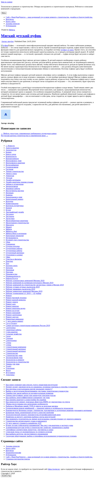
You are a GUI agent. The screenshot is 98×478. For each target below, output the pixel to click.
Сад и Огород (11, 323)
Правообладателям (13, 453)
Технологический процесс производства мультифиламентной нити (33, 415)
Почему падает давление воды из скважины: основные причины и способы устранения (41, 387)
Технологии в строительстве (17, 362)
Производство (11, 274)
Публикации (11, 26)
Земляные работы (13, 189)
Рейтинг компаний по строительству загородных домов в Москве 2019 (35, 285)
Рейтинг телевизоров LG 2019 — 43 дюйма (23, 293)
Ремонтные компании (15, 319)
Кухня (8, 210)
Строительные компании (16, 347)
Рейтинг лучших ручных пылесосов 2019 (23, 287)
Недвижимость (12, 238)
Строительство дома (14, 355)
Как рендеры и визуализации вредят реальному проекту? (29, 389)
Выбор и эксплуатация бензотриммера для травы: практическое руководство (37, 391)
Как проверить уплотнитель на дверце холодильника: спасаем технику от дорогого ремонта (43, 419)
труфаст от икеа (67, 50)
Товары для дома (12, 364)
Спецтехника (11, 340)
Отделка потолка (13, 246)
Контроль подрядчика (15, 206)
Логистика (10, 218)
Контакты (10, 19)
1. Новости (10, 146)
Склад (8, 336)
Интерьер (10, 193)
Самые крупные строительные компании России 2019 (28, 325)
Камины (9, 195)
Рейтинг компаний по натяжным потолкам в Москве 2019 (29, 283)
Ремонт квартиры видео (15, 308)
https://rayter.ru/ (54, 469)
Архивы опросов (13, 24)
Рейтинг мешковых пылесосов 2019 (20, 289)
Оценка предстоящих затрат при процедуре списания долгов (31, 395)
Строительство (12, 353)
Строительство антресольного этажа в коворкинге (26, 421)
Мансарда (10, 225)
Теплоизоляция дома (14, 358)
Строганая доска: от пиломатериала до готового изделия (29, 432)
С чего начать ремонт (14, 321)
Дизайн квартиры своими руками (19, 182)
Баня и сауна (11, 154)
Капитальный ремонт (14, 199)
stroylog (7, 41)
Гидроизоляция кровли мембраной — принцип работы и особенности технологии (39, 408)
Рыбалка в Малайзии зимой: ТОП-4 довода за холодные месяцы (32, 406)
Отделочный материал (15, 253)
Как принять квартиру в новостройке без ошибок (26, 400)
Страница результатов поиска (18, 459)
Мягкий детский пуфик (21, 36)
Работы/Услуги (12, 278)
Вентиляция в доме (14, 161)
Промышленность (13, 276)
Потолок (9, 268)
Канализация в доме (14, 197)
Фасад (8, 370)
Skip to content (6, 2)
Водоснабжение (12, 165)
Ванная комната (12, 159)
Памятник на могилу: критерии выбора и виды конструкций (30, 417)
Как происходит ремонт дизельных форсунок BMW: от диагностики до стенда (38, 402)
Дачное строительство (15, 171)
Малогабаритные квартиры (17, 221)
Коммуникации (12, 203)
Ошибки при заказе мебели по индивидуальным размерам (29, 393)
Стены (8, 343)
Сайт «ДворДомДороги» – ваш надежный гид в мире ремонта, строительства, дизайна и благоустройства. (49, 17)
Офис (8, 257)
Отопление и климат (14, 255)
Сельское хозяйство (14, 334)
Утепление (10, 368)
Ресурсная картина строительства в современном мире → (24, 136)
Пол (7, 263)
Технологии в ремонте (15, 360)
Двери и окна (11, 174)
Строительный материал (16, 349)
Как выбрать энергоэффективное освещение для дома (28, 398)
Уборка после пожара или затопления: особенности (27, 404)
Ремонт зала (11, 304)
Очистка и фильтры (14, 259)
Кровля (9, 208)
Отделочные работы (14, 248)
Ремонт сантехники (14, 315)
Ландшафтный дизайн (15, 212)
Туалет (8, 366)
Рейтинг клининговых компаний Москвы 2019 (25, 281)
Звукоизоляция (12, 186)
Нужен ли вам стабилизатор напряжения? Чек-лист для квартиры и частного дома (39, 425)
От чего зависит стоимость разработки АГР (23, 423)
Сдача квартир (12, 332)
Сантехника (11, 328)
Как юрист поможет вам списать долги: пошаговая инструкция (31, 385)
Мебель (12, 30)
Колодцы (9, 201)
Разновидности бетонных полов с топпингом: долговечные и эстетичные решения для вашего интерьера (49, 410)
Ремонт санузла (12, 317)
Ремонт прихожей (13, 313)
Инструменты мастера (15, 191)
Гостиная (9, 169)
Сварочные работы (13, 330)
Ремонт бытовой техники (16, 298)
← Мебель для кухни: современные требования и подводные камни (29, 133)
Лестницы (10, 216)
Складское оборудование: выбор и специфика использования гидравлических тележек (41, 436)
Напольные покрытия (15, 236)
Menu (4, 13)
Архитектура (11, 150)
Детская (9, 178)
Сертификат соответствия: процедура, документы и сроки (29, 430)
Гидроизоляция (12, 167)
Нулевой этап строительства (17, 240)
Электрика (10, 375)
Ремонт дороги (12, 302)
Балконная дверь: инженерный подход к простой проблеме (30, 413)
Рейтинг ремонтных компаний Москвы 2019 (24, 291)
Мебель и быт (11, 231)
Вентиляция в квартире (15, 163)
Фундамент (10, 373)
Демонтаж (10, 176)
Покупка (9, 261)
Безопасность (11, 156)
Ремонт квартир (12, 306)
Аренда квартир (12, 148)
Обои (8, 242)
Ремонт (9, 296)
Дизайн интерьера (13, 180)
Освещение (10, 244)
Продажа (9, 272)
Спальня (9, 338)
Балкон (8, 152)
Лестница (10, 214)
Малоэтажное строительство (17, 223)
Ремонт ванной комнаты (16, 300)
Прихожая (10, 270)
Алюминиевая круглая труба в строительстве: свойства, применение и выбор (37, 428)
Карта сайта (10, 21)
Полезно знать (11, 266)
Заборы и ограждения (14, 184)
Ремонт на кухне (12, 311)
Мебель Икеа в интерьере (16, 233)
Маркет (9, 227)
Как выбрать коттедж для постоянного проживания (27, 434)
